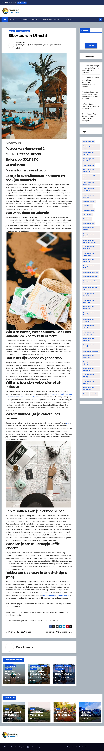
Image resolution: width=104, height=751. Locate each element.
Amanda (23, 42)
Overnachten (87, 214)
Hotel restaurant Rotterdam (88, 189)
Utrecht (12, 31)
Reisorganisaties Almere (88, 235)
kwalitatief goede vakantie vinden (56, 595)
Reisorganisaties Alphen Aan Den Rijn (89, 241)
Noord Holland (10, 666)
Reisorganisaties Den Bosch (90, 282)
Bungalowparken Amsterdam (88, 147)
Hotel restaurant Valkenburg (88, 196)
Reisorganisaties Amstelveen (88, 254)
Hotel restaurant (52, 19)
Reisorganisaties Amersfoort (88, 247)
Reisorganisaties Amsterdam (88, 260)
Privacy (45, 747)
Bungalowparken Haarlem (88, 153)
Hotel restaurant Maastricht (88, 183)
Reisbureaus (87, 219)
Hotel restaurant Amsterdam (88, 170)
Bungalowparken (88, 141)
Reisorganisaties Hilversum (88, 339)
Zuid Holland (60, 668)
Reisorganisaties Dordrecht (88, 301)
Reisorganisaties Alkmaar (88, 228)
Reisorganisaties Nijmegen (88, 363)
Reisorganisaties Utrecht (88, 382)
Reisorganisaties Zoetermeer (88, 388)
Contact (69, 19)
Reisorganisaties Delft (90, 276)
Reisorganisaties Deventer (88, 295)
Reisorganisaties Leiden (91, 351)
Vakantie (24, 19)
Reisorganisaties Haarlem (88, 326)
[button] (97, 20)
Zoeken (91, 46)
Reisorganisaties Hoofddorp (88, 346)
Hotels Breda (87, 206)
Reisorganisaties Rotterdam (88, 369)
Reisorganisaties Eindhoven (88, 307)
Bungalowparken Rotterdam (88, 160)
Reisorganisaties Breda (90, 272)
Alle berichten (13, 747)
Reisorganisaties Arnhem (88, 267)
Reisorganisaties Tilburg (88, 375)
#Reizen (19, 48)
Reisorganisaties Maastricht (88, 356)
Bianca (9, 718)
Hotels (35, 19)
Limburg (43, 666)
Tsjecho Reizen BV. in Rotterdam (62, 674)
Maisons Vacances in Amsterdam (12, 674)
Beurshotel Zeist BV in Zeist (20, 632)
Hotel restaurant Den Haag (89, 177)
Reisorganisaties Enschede (88, 314)
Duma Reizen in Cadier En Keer (38, 674)
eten (67, 423)
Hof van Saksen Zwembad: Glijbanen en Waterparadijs (91, 106)
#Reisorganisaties (36, 45)
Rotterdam (59, 666)
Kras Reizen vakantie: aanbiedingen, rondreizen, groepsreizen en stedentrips (90, 82)
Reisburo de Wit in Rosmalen (57, 632)
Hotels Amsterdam (89, 201)
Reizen (85, 394)
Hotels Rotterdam (88, 210)
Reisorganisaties (88, 223)
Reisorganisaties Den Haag (90, 288)
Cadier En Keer (35, 666)
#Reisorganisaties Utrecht (54, 45)
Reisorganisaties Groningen (88, 320)
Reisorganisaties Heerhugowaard (88, 333)
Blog (12, 19)
